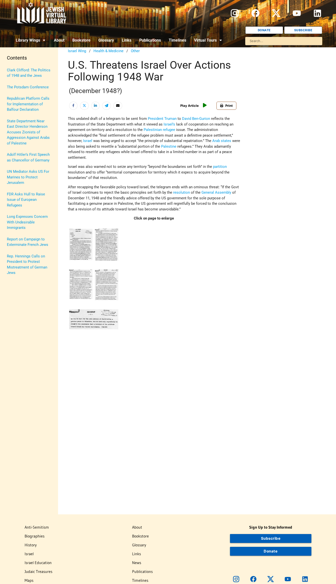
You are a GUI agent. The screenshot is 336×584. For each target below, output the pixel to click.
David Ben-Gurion (196, 118)
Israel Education (38, 562)
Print (229, 106)
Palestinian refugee (159, 129)
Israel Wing (77, 51)
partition (220, 166)
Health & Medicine (108, 51)
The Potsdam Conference (28, 87)
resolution (181, 192)
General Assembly (216, 192)
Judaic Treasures (38, 571)
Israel (87, 141)
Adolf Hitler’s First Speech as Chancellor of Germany (28, 157)
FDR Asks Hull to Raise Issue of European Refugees (26, 199)
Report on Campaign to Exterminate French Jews (27, 242)
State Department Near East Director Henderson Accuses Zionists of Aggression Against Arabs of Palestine (28, 132)
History (31, 544)
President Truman (162, 118)
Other (135, 51)
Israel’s (169, 124)
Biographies (35, 536)
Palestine (168, 146)
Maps (29, 580)
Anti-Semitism (37, 527)
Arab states (221, 141)
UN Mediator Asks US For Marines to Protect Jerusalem (28, 177)
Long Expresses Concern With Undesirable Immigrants (27, 222)
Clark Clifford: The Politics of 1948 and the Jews (28, 73)
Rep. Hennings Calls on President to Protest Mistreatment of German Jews (27, 264)
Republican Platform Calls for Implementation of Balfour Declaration (28, 104)
